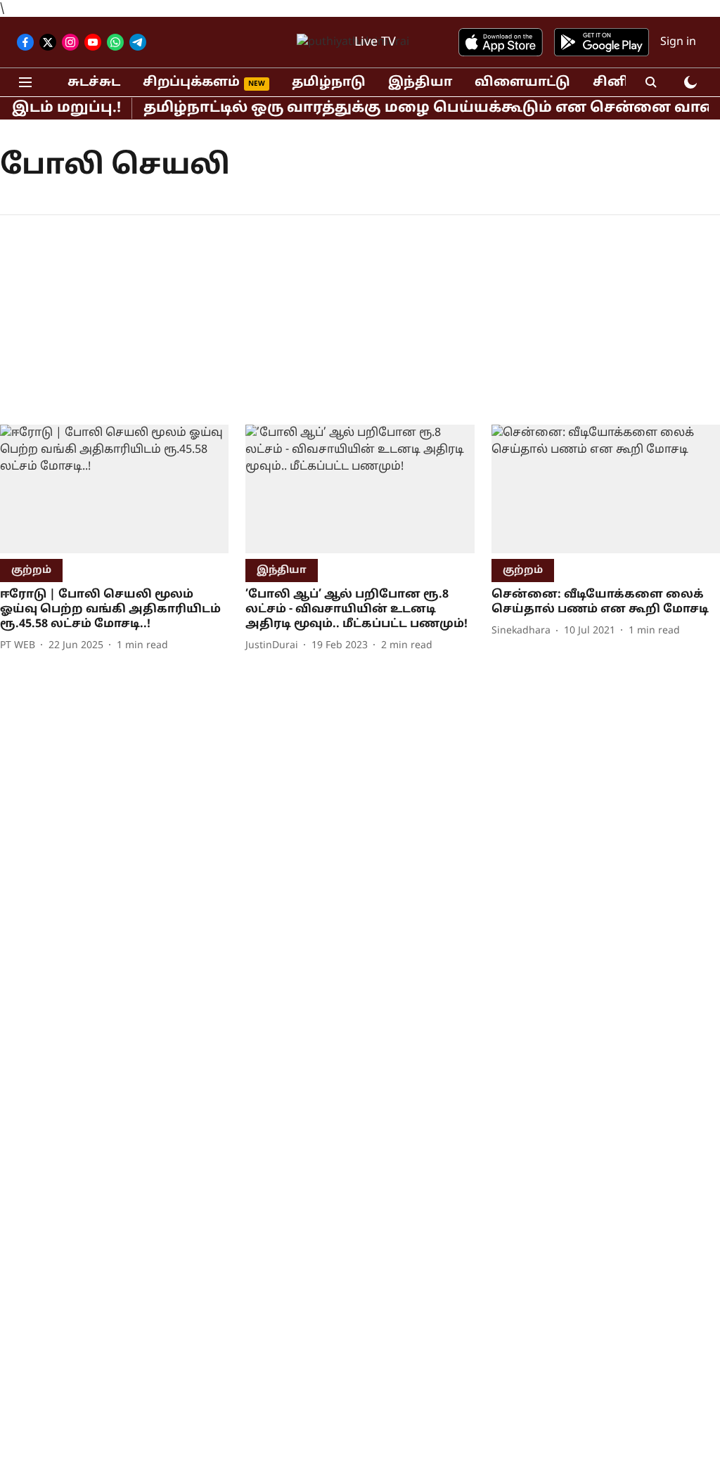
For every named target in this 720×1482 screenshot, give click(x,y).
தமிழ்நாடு (329, 83)
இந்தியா (420, 83)
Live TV (375, 42)
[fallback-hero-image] (114, 489)
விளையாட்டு (522, 83)
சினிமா (621, 83)
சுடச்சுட (94, 83)
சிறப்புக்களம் (191, 83)
